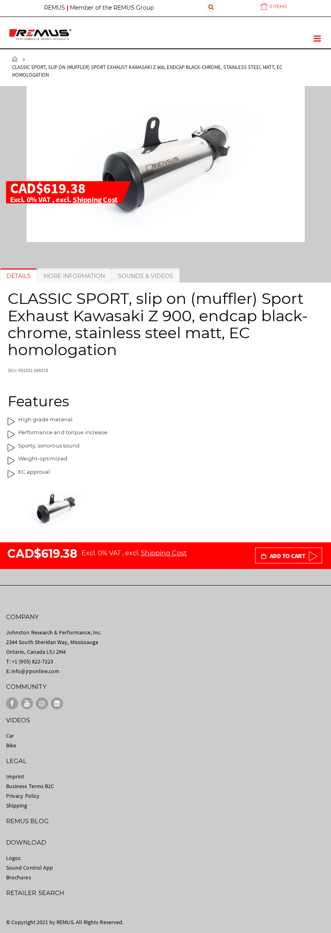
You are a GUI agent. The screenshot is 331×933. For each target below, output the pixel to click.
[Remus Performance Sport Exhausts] (40, 34)
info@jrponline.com (35, 671)
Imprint (15, 776)
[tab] (18, 276)
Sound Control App (29, 867)
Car (10, 735)
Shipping (16, 805)
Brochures (18, 877)
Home (15, 59)
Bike (11, 745)
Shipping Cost (95, 199)
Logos (13, 858)
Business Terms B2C (30, 786)
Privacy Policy (23, 795)
